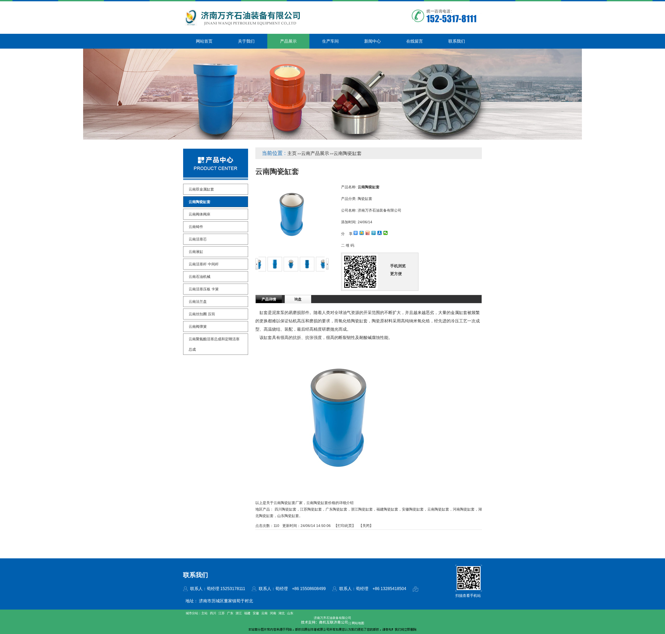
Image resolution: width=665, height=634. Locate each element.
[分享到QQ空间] (362, 233)
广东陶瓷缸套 (336, 509)
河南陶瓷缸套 (464, 509)
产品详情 (269, 299)
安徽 (256, 613)
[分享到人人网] (379, 233)
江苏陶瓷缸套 (311, 509)
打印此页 (344, 526)
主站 (204, 613)
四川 (213, 613)
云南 (264, 613)
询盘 (298, 299)
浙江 (239, 613)
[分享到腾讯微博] (373, 233)
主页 (292, 153)
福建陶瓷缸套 (387, 509)
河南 (273, 613)
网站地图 (358, 623)
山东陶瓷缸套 (288, 516)
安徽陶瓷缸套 (413, 509)
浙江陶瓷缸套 (362, 509)
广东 (230, 613)
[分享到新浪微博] (367, 233)
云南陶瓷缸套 (348, 153)
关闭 (366, 526)
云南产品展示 (315, 153)
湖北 (281, 613)
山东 (290, 613)
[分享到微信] (385, 233)
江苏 (221, 613)
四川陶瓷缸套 (285, 509)
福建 (247, 613)
